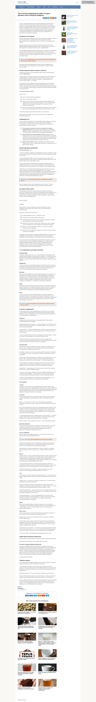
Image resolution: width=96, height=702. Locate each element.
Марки (44, 6)
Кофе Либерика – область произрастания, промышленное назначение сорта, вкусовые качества (72, 40)
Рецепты (39, 6)
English (77, 2)
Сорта (49, 6)
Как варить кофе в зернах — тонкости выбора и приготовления (72, 52)
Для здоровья (22, 6)
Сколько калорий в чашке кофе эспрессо (72, 16)
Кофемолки (55, 6)
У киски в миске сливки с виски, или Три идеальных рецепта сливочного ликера (72, 28)
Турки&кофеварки (31, 6)
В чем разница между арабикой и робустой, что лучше (72, 22)
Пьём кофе (22, 2)
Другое (61, 6)
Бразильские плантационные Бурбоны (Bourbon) (72, 33)
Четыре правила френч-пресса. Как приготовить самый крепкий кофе (72, 46)
